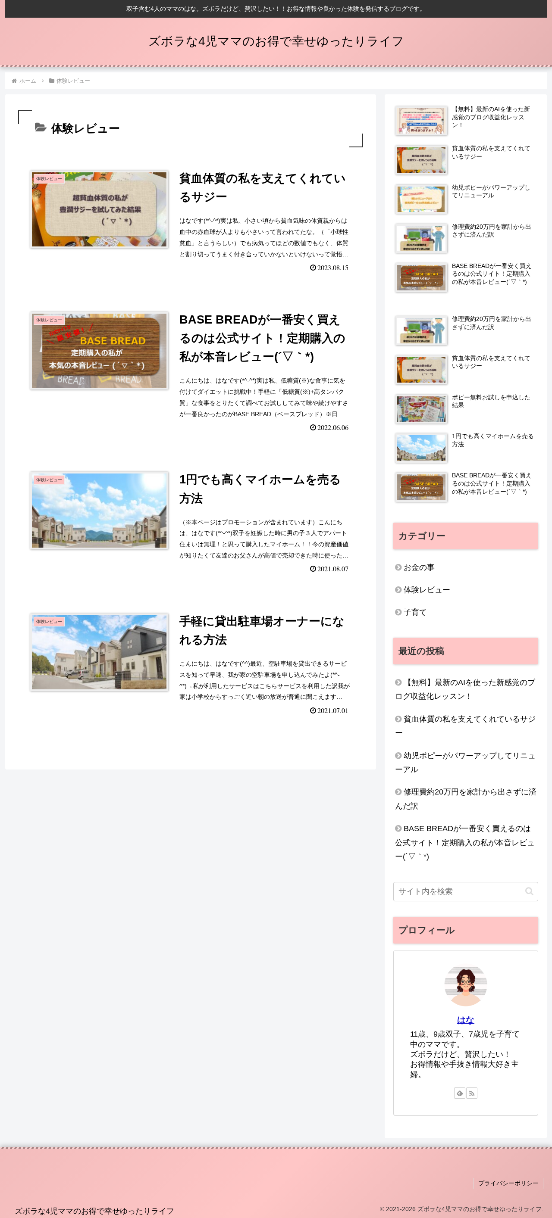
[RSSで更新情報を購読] (471, 1093)
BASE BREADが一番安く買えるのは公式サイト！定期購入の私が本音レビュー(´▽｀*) (465, 842)
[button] (529, 891)
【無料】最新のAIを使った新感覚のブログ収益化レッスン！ (465, 689)
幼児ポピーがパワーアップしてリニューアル (465, 762)
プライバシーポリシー (508, 1183)
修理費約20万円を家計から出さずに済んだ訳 (465, 799)
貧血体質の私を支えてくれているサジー (465, 726)
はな (465, 1020)
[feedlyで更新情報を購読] (459, 1093)
